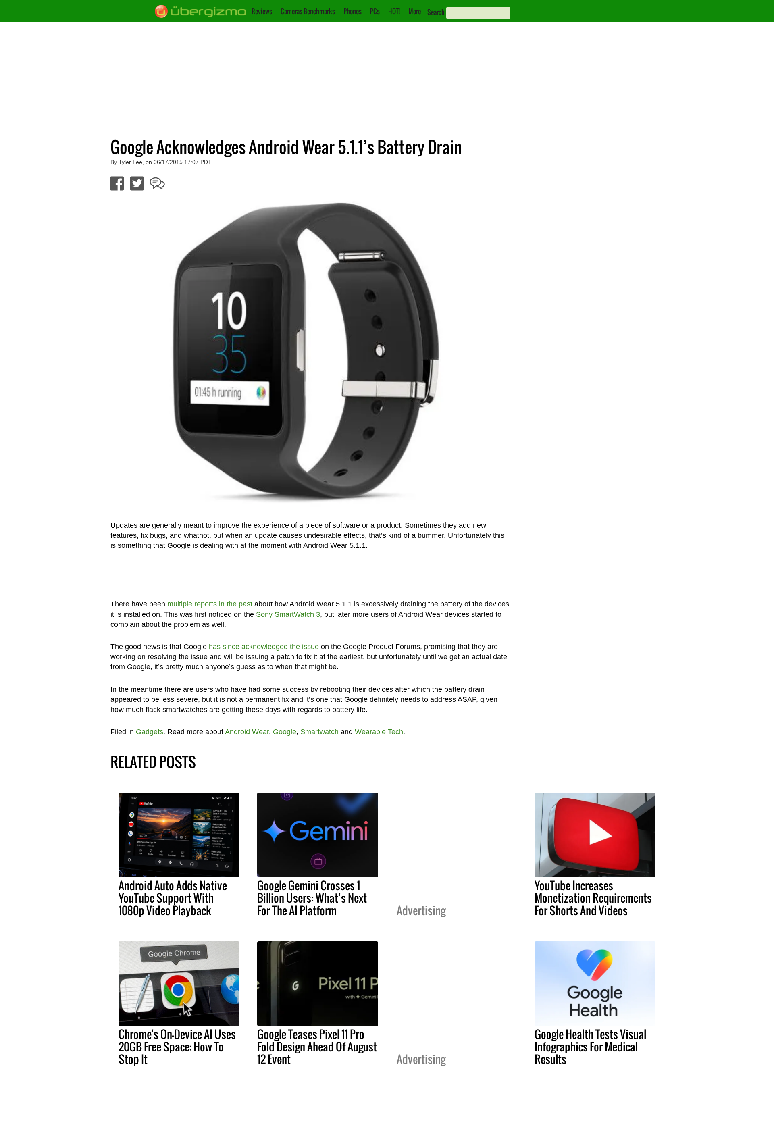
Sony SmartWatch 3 (288, 614)
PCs (375, 11)
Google (284, 732)
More (414, 11)
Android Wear (247, 732)
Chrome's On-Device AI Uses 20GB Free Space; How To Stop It (177, 1046)
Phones (352, 11)
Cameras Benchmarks (308, 11)
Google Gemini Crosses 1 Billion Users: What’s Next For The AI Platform (312, 897)
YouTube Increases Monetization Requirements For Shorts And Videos (593, 897)
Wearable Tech (379, 732)
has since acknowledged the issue (264, 647)
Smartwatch (319, 732)
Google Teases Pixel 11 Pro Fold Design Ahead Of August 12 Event (317, 1046)
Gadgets (149, 732)
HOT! (394, 11)
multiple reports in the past (209, 604)
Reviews (262, 11)
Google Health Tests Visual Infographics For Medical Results (590, 1046)
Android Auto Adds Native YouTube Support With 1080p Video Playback (173, 897)
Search (436, 12)
